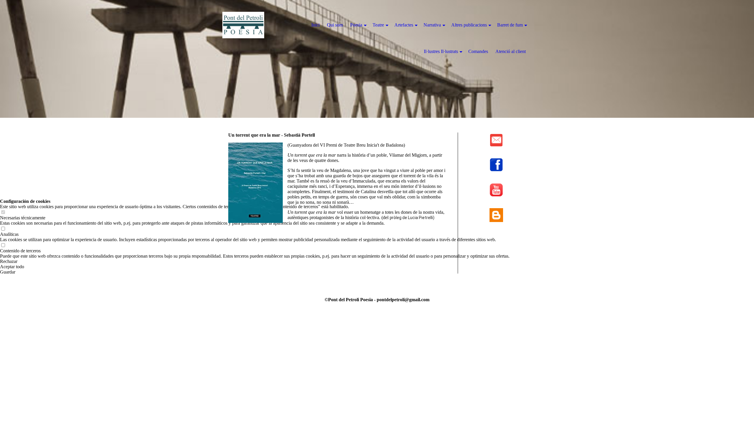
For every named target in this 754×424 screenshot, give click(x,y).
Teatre (378, 24)
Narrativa (432, 24)
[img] (256, 25)
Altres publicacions (469, 24)
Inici (315, 24)
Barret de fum (510, 24)
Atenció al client (510, 51)
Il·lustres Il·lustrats (441, 51)
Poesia (356, 24)
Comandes (478, 51)
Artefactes (403, 24)
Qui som (335, 24)
